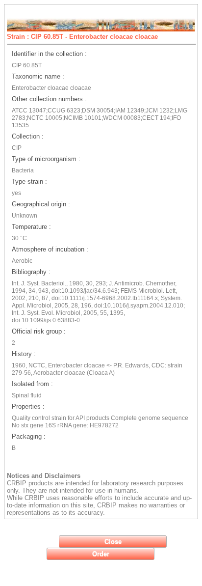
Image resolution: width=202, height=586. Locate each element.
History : (24, 354)
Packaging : (29, 436)
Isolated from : (32, 384)
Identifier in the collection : (49, 53)
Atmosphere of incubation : (50, 249)
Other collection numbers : (49, 99)
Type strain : (29, 181)
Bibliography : (31, 272)
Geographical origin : (41, 204)
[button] (113, 541)
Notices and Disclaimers (43, 475)
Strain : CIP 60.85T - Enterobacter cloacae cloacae (82, 36)
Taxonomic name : (38, 76)
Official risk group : (39, 331)
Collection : (28, 136)
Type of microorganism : (46, 159)
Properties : (28, 406)
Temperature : (31, 226)
